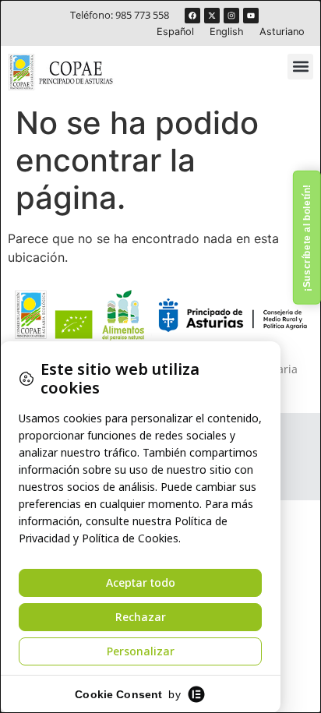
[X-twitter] (212, 15)
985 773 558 (142, 15)
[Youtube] (251, 15)
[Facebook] (192, 15)
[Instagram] (231, 15)
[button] (300, 66)
